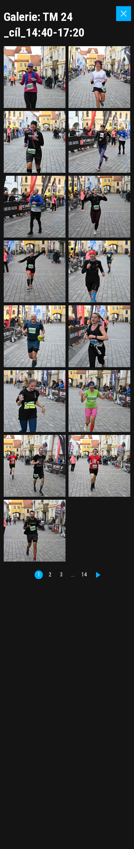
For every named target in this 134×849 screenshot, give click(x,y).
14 (84, 575)
